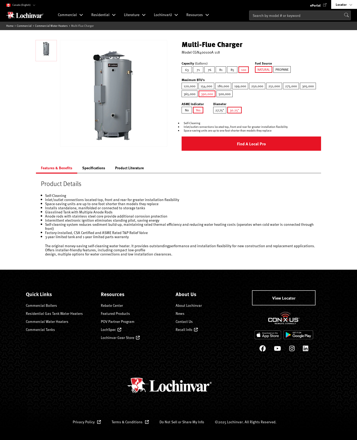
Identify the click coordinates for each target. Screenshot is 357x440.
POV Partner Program (117, 321)
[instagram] (292, 349)
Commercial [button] (68, 15)
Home (9, 26)
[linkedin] (305, 349)
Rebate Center (112, 305)
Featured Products (115, 313)
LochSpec (108, 329)
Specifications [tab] (93, 168)
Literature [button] (132, 15)
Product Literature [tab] (129, 168)
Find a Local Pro (251, 144)
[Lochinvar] (24, 15)
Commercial (24, 26)
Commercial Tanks (40, 329)
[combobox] (300, 15)
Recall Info (184, 329)
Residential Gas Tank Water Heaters (54, 313)
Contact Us (184, 321)
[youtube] (277, 349)
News (180, 313)
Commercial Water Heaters (51, 26)
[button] (318, 4)
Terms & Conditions (127, 422)
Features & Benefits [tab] (56, 168)
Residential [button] (100, 15)
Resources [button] (195, 15)
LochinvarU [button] (163, 15)
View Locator (283, 298)
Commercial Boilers (41, 305)
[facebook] (262, 349)
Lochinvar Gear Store (117, 337)
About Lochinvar (189, 305)
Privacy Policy (84, 422)
